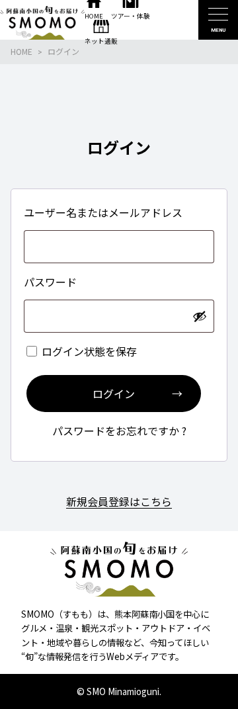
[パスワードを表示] (199, 316)
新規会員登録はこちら (119, 501)
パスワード (51, 282)
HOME (21, 51)
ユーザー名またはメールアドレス (104, 212)
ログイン (114, 393)
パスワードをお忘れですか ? (119, 430)
